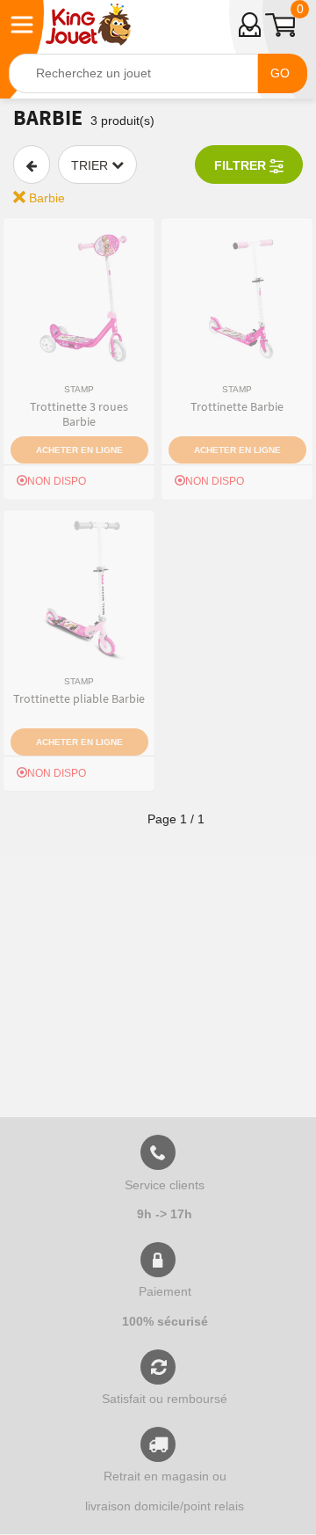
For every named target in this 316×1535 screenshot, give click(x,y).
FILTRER (241, 165)
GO (280, 73)
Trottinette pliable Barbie (79, 698)
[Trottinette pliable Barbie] (79, 590)
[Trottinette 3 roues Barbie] (79, 298)
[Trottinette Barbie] (237, 298)
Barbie (45, 198)
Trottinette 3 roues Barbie (79, 413)
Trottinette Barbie (237, 406)
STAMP (79, 389)
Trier (91, 165)
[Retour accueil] (88, 25)
